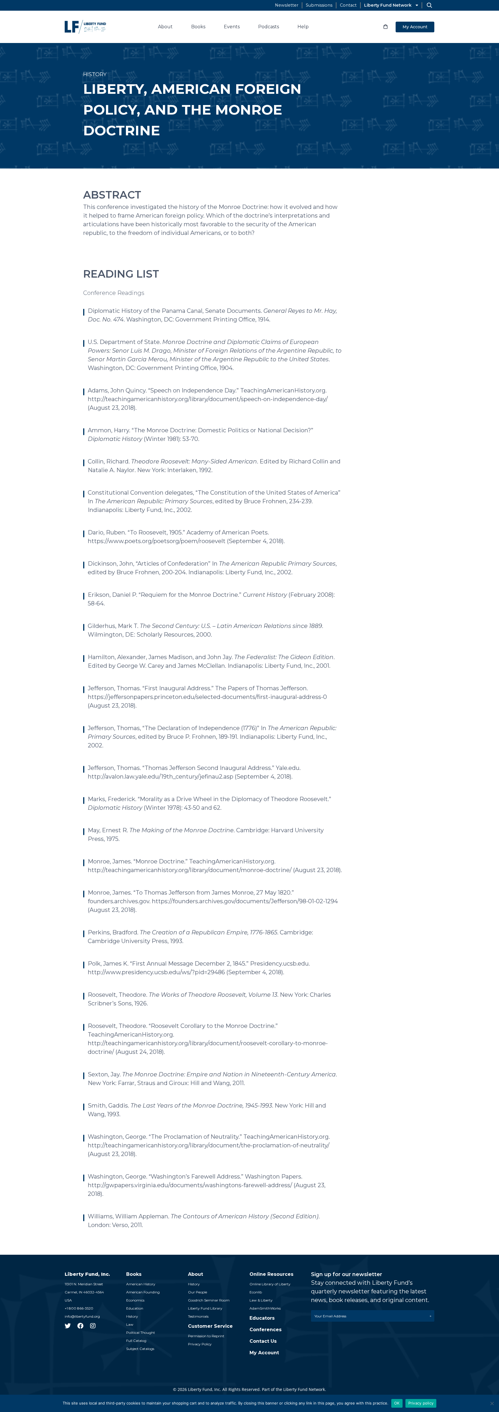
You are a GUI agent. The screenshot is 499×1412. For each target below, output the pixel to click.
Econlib (256, 1292)
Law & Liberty (261, 1300)
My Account (415, 26)
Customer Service (210, 1326)
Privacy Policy (200, 1344)
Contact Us (263, 1341)
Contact (348, 5)
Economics (135, 1300)
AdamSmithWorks (265, 1308)
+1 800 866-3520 (79, 1308)
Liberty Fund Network (388, 5)
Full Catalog (136, 1340)
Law (129, 1324)
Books (198, 26)
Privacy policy (421, 1403)
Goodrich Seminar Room (209, 1300)
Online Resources (271, 1274)
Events (232, 26)
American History (140, 1284)
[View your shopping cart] (385, 26)
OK (397, 1403)
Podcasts (268, 26)
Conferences (266, 1329)
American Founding (143, 1292)
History (132, 1316)
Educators (262, 1318)
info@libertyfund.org (82, 1316)
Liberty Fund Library (205, 1308)
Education (134, 1308)
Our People (197, 1292)
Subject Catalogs (140, 1348)
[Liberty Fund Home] (85, 27)
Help (303, 26)
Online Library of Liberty (270, 1284)
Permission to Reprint (206, 1336)
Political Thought (140, 1332)
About (165, 26)
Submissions (319, 5)
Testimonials (198, 1316)
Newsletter (286, 5)
